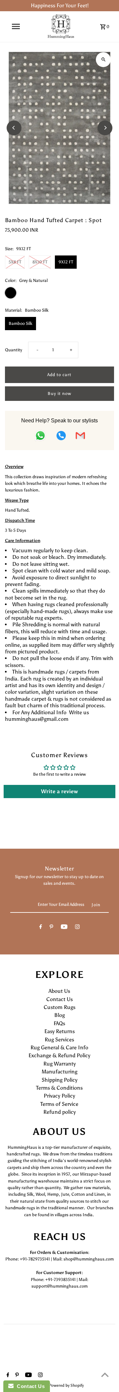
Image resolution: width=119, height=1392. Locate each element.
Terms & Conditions (59, 1088)
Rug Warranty (59, 1064)
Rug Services (59, 1039)
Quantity (13, 349)
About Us (59, 991)
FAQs (59, 1023)
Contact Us (59, 999)
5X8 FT (15, 261)
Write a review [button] (59, 791)
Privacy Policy (59, 1096)
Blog (59, 1015)
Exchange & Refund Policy (59, 1055)
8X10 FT (39, 261)
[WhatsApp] (40, 436)
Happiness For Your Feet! (60, 5)
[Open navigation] (16, 26)
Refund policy (59, 1112)
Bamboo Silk (20, 323)
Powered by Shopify (66, 1385)
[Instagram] (77, 927)
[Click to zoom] (103, 59)
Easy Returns (59, 1031)
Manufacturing (59, 1071)
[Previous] (14, 127)
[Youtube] (64, 927)
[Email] (80, 436)
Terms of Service (59, 1104)
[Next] (105, 127)
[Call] (61, 436)
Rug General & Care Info (59, 1047)
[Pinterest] (51, 927)
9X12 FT (66, 261)
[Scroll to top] (105, 1374)
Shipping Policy (59, 1080)
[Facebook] (40, 927)
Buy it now (59, 393)
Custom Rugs (59, 1007)
